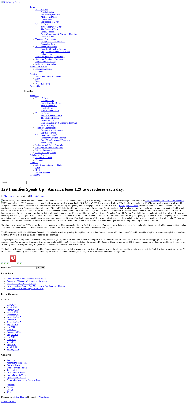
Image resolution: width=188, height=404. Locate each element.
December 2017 (14, 315)
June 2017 (11, 329)
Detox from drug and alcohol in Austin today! (26, 279)
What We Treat (41, 9)
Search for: (6, 267)
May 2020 (11, 305)
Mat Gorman (9, 196)
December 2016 (14, 332)
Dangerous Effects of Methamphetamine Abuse (27, 281)
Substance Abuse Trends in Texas (21, 283)
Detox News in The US (17, 368)
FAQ (37, 79)
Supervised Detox (48, 44)
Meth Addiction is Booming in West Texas (25, 288)
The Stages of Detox (50, 29)
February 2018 (13, 310)
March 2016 (12, 347)
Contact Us (35, 86)
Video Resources (42, 84)
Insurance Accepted (43, 69)
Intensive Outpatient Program (53, 49)
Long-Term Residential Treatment (55, 51)
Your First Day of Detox (51, 27)
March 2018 (12, 307)
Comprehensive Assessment (53, 41)
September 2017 (14, 322)
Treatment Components (45, 39)
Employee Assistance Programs (49, 59)
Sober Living (46, 54)
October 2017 (13, 320)
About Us (34, 74)
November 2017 (14, 317)
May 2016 (11, 342)
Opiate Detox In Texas (16, 377)
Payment (39, 71)
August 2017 (12, 324)
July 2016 (11, 337)
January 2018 (12, 312)
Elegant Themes (20, 397)
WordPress (44, 397)
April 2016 (11, 344)
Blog (37, 81)
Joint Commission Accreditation (49, 76)
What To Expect (42, 24)
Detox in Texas (36, 196)
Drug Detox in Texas (16, 373)
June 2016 (11, 339)
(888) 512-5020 (8, 179)
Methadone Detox (49, 17)
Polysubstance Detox (50, 22)
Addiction (11, 360)
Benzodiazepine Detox (51, 14)
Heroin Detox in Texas (16, 375)
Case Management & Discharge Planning (59, 34)
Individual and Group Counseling (50, 56)
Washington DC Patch (128, 205)
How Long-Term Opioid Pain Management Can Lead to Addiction (36, 286)
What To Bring (47, 37)
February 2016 (13, 349)
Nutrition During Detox (45, 64)
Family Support (47, 32)
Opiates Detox (47, 19)
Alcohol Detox (47, 12)
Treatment (34, 7)
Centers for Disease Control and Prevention (164, 200)
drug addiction (13, 370)
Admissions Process (38, 66)
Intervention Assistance (45, 61)
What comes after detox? (46, 46)
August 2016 (12, 334)
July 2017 (11, 327)
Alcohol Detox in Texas (17, 363)
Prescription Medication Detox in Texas (24, 380)
